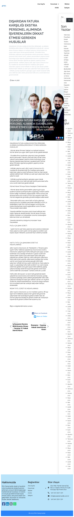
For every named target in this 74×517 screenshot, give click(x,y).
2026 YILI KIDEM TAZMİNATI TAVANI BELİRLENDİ (67, 110)
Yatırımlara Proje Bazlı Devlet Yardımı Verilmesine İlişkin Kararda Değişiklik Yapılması (67, 44)
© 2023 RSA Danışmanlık (37, 513)
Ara (62, 17)
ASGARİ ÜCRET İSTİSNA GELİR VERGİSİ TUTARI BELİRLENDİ (67, 62)
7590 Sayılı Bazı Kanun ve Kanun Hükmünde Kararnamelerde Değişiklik (67, 78)
